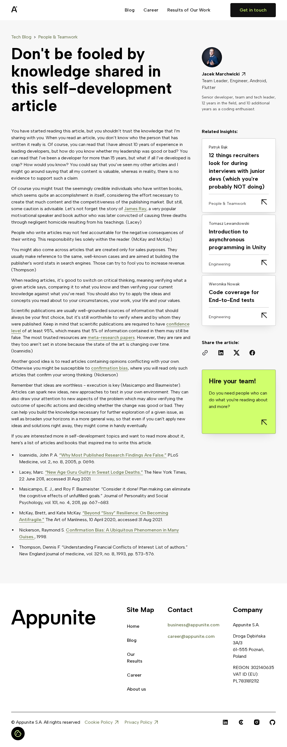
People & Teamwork (58, 37)
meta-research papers (111, 337)
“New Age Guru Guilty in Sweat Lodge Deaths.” (94, 472)
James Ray (135, 208)
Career (151, 10)
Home (133, 626)
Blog (130, 10)
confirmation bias (109, 368)
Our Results (134, 658)
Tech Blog (21, 37)
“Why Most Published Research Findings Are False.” (112, 455)
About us (136, 689)
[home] (28, 10)
